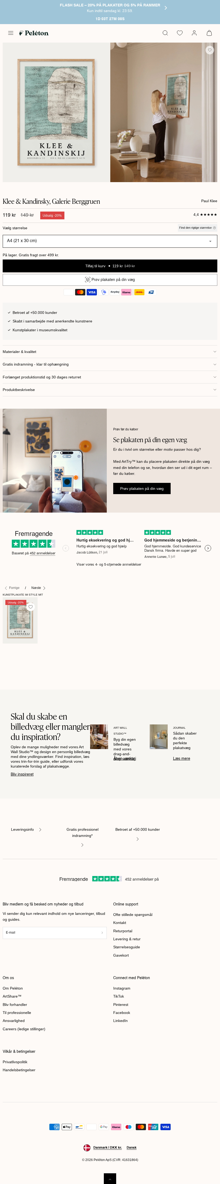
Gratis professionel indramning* (82, 832)
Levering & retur (127, 939)
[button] (10, 33)
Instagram (121, 988)
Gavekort (121, 955)
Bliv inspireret (22, 774)
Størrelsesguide (126, 947)
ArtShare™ (12, 996)
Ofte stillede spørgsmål (132, 914)
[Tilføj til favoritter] (210, 50)
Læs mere (181, 759)
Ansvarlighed (14, 1020)
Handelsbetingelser (19, 1070)
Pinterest (120, 1004)
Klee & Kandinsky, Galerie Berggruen (14, 658)
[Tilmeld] (102, 933)
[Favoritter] (179, 33)
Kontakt (119, 922)
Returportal (122, 931)
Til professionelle (17, 1012)
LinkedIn (120, 1020)
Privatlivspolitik (15, 1062)
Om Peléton (13, 988)
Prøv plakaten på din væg (142, 488)
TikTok (118, 996)
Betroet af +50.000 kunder (137, 829)
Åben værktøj (124, 759)
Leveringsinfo (22, 829)
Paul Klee (209, 201)
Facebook (121, 1012)
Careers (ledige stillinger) (24, 1029)
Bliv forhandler (15, 1004)
